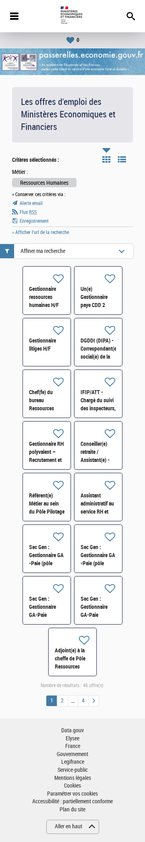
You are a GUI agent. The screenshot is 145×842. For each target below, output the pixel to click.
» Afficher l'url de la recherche (40, 232)
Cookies (72, 785)
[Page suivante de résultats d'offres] (94, 701)
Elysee (72, 738)
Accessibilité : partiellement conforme (72, 801)
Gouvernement (72, 754)
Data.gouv (72, 730)
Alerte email (31, 203)
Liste (122, 159)
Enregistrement (34, 221)
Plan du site (72, 809)
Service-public (73, 770)
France (72, 746)
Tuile (106, 159)
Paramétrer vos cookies (72, 793)
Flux (28, 212)
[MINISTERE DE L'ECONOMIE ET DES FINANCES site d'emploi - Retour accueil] (72, 16)
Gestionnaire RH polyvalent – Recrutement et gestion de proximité (46, 460)
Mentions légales (72, 778)
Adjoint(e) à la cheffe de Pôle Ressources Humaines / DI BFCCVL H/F (70, 666)
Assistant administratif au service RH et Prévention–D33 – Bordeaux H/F (98, 511)
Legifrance (72, 761)
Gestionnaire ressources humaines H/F (44, 297)
